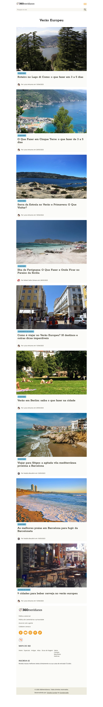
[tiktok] (40, 633)
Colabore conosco (25, 627)
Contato (56, 652)
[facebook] (21, 633)
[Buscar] (85, 9)
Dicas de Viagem (47, 650)
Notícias (56, 656)
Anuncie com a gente (26, 623)
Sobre (56, 650)
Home (21, 650)
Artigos (33, 650)
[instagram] (30, 633)
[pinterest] (35, 633)
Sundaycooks (64, 693)
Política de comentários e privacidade (31, 619)
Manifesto (57, 654)
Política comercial (24, 616)
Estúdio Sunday (52, 693)
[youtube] (26, 633)
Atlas (39, 650)
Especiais (27, 650)
